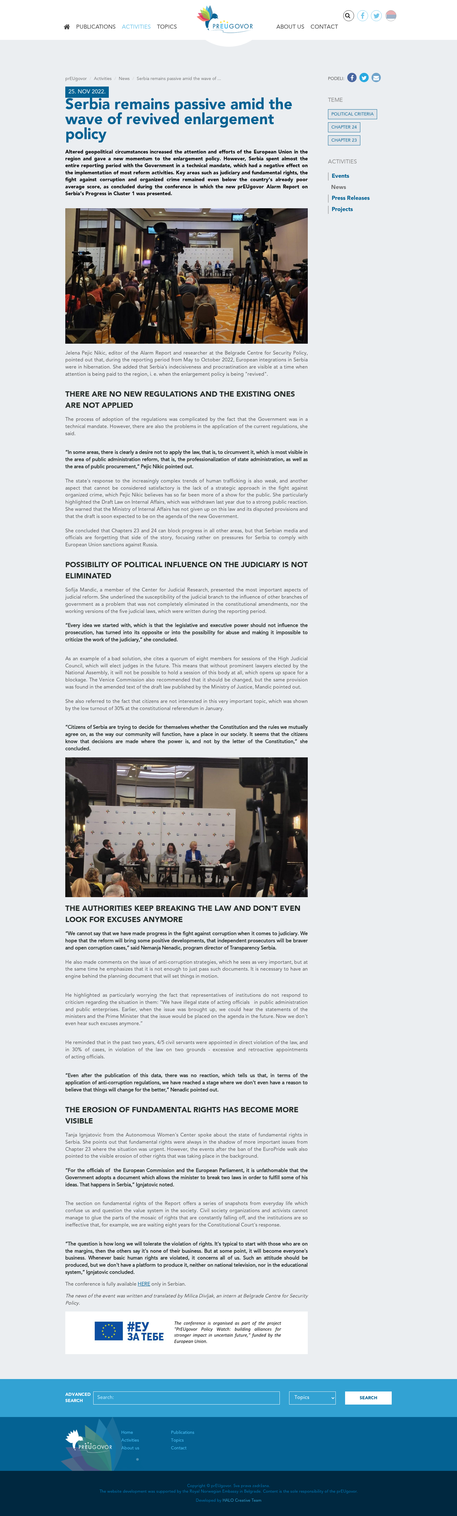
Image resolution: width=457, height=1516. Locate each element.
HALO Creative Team (242, 1501)
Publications (96, 27)
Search (353, 16)
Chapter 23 (344, 140)
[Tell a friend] (375, 79)
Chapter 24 (344, 127)
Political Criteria (352, 114)
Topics (167, 27)
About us (290, 27)
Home (67, 27)
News (124, 79)
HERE (144, 1284)
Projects (342, 209)
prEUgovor (76, 79)
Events (340, 176)
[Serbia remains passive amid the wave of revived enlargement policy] (186, 275)
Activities (136, 27)
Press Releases (351, 198)
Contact (324, 27)
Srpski (395, 16)
